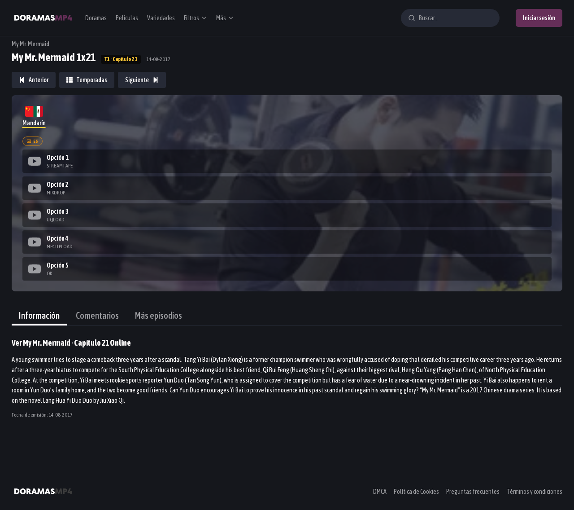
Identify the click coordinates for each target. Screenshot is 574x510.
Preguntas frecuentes (473, 491)
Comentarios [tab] (97, 315)
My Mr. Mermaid (30, 44)
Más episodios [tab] (158, 315)
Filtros (191, 18)
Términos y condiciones (534, 491)
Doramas (96, 18)
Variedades (161, 18)
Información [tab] (39, 315)
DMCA (380, 491)
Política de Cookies (416, 491)
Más (221, 18)
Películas (127, 18)
